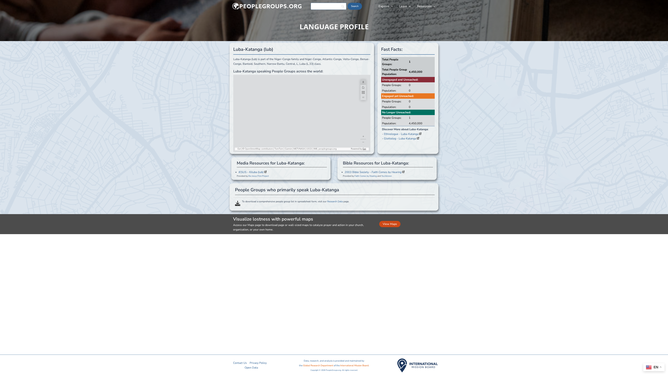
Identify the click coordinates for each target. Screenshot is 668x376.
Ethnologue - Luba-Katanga (401, 134)
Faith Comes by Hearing (366, 176)
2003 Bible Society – (373, 172)
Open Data (251, 368)
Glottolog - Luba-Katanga (400, 138)
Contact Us (240, 363)
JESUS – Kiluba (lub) (251, 172)
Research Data (335, 201)
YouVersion (386, 176)
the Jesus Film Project (258, 176)
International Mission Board (354, 365)
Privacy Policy (258, 363)
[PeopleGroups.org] (267, 6)
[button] (391, 6)
